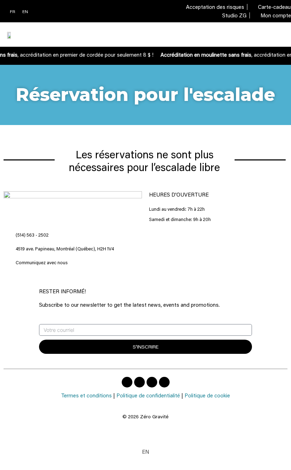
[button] (278, 35)
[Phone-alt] (152, 382)
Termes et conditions (86, 395)
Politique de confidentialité (148, 395)
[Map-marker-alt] (164, 382)
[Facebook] (127, 382)
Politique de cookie (207, 395)
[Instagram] (139, 382)
